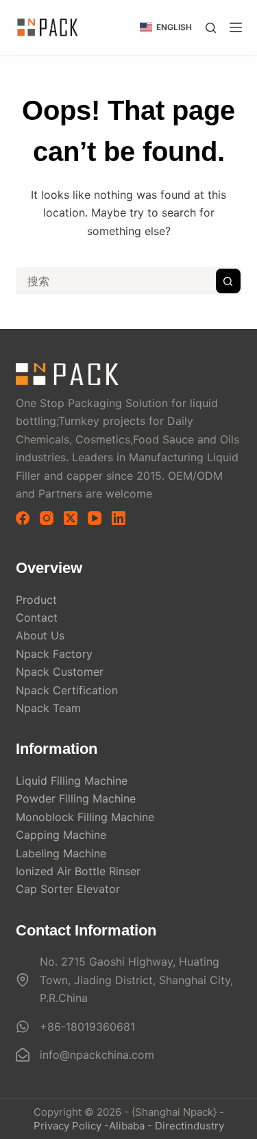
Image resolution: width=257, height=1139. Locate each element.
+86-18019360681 (87, 1026)
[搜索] (211, 28)
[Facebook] (22, 518)
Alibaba (127, 1125)
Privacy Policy (67, 1125)
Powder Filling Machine (76, 798)
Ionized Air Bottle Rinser (78, 871)
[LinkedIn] (118, 518)
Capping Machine (61, 835)
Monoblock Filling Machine (85, 817)
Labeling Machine (61, 853)
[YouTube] (94, 518)
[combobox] (116, 281)
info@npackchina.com (97, 1055)
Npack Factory (54, 654)
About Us (40, 635)
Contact (37, 617)
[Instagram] (46, 518)
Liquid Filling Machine (71, 780)
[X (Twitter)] (70, 518)
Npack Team (48, 708)
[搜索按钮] (228, 281)
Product (36, 600)
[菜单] (236, 27)
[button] (166, 27)
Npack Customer (59, 671)
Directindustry (189, 1125)
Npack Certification (67, 690)
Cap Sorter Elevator (68, 889)
